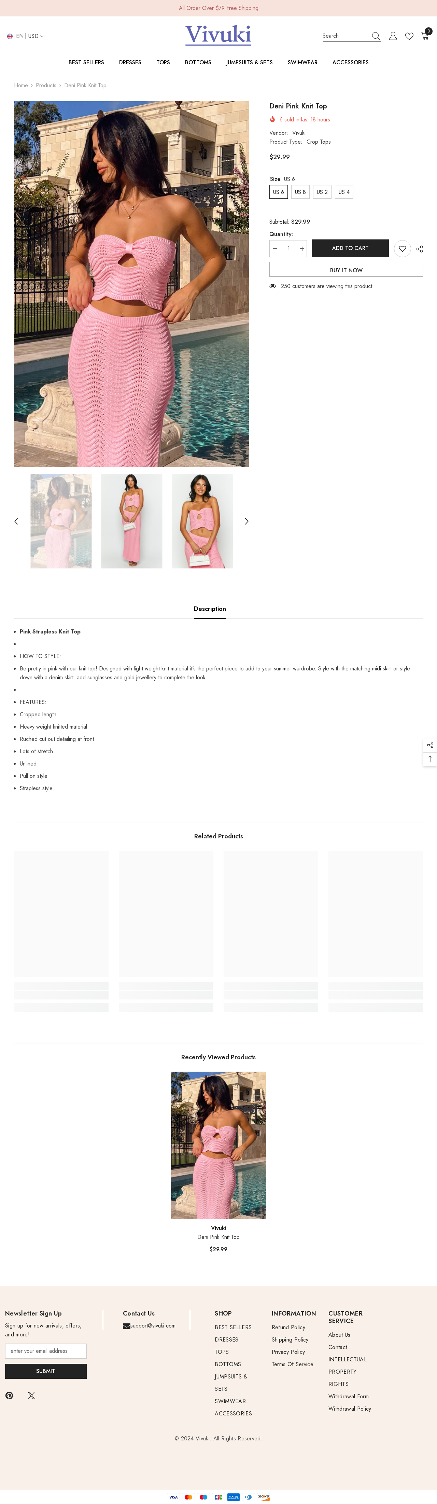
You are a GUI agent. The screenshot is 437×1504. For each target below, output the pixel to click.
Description (210, 608)
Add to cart (350, 248)
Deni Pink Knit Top (218, 1237)
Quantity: (281, 234)
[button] (16, 521)
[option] (131, 284)
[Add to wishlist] (402, 248)
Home (21, 85)
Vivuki (299, 133)
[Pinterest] (9, 1395)
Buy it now (346, 270)
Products (46, 85)
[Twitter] (31, 1395)
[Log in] (393, 36)
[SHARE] (417, 249)
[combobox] (345, 35)
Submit (45, 1371)
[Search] (352, 36)
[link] (61, 995)
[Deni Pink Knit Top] (218, 1145)
